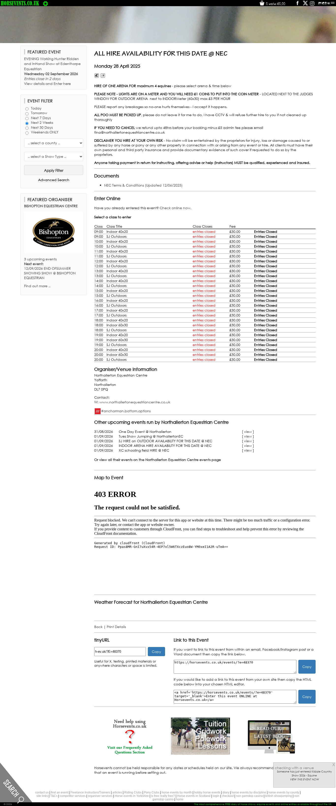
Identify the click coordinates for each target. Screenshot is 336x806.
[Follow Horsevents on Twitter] (305, 5)
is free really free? (163, 796)
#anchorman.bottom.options (126, 410)
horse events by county (283, 792)
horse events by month (177, 792)
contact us (42, 792)
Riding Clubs (133, 792)
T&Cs (54, 796)
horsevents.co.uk (20, 3)
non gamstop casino (249, 796)
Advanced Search (53, 179)
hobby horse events (207, 792)
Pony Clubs (151, 792)
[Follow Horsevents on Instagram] (312, 5)
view (248, 431)
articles (117, 792)
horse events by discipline (248, 792)
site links (42, 796)
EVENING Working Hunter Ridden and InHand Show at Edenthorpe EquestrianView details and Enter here (52, 71)
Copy (156, 651)
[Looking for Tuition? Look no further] (200, 753)
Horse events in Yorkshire (132, 796)
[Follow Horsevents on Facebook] (297, 5)
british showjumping (278, 796)
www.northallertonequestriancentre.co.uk (134, 402)
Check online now (175, 207)
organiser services (100, 796)
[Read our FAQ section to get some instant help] (129, 753)
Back (98, 626)
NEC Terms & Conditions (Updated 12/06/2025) (143, 185)
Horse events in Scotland (194, 796)
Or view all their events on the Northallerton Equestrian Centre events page (157, 459)
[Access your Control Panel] (45, 3)
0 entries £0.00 (275, 3)
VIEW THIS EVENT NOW (304, 779)
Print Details (116, 626)
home (179, 799)
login (216, 796)
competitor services (73, 796)
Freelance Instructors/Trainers (90, 792)
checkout (228, 796)
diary (226, 792)
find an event (59, 792)
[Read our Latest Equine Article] (271, 753)
